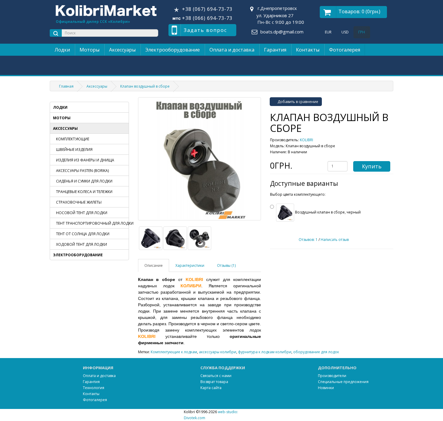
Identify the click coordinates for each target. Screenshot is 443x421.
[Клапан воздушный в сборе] (199, 158)
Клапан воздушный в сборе (145, 86)
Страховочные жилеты (79, 202)
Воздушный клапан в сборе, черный (327, 212)
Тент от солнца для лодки (82, 233)
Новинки (326, 387)
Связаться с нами (215, 375)
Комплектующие (72, 139)
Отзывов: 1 (308, 239)
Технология (93, 387)
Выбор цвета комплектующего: (297, 194)
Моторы (89, 49)
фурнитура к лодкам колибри (264, 351)
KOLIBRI (306, 139)
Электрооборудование (172, 49)
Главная (66, 86)
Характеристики (189, 265)
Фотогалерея (344, 49)
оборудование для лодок (316, 351)
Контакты (307, 49)
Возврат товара (214, 381)
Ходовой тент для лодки (81, 244)
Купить (372, 166)
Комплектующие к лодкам (174, 351)
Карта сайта (211, 387)
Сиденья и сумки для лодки (84, 181)
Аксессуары (122, 49)
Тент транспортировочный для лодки (92, 223)
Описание (153, 265)
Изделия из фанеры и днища (85, 160)
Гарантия (275, 49)
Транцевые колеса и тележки (84, 191)
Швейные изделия (74, 149)
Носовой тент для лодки (81, 212)
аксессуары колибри (217, 351)
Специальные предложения (343, 381)
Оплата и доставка (231, 49)
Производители (332, 375)
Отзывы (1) (226, 265)
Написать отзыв (335, 239)
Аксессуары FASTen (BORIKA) (82, 170)
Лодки (62, 49)
